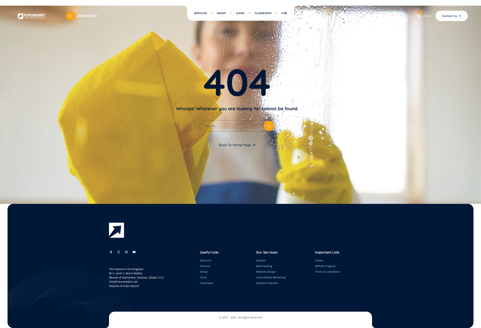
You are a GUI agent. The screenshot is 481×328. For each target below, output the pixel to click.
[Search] (408, 16)
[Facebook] (111, 252)
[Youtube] (134, 252)
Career (319, 260)
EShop (204, 271)
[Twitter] (119, 252)
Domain (261, 260)
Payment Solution (267, 283)
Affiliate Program (325, 266)
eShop (221, 13)
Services (200, 13)
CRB (284, 13)
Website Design (266, 271)
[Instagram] (126, 252)
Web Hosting (264, 266)
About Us (205, 260)
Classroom (263, 13)
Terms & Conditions (327, 271)
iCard (240, 13)
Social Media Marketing (271, 277)
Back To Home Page (235, 145)
